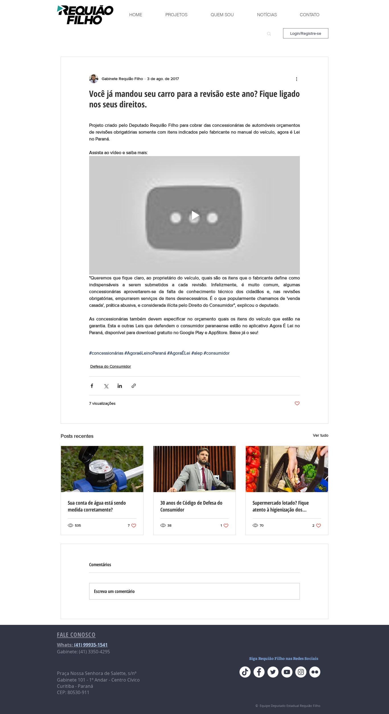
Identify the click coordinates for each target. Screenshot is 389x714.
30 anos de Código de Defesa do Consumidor (191, 506)
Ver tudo (320, 435)
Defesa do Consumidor (110, 366)
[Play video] (194, 215)
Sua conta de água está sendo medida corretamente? (97, 506)
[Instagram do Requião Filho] (300, 672)
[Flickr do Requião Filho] (314, 672)
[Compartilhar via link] (133, 385)
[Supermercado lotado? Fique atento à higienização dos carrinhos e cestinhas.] (287, 469)
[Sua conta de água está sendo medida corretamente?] (102, 469)
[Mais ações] (296, 78)
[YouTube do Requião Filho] (286, 672)
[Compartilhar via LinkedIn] (119, 385)
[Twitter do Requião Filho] (273, 672)
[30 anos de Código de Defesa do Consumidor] (194, 469)
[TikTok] (245, 672)
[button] (269, 33)
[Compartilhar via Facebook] (92, 385)
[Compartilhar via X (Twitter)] (105, 385)
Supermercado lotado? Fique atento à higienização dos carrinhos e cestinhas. (281, 506)
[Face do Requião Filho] (259, 672)
